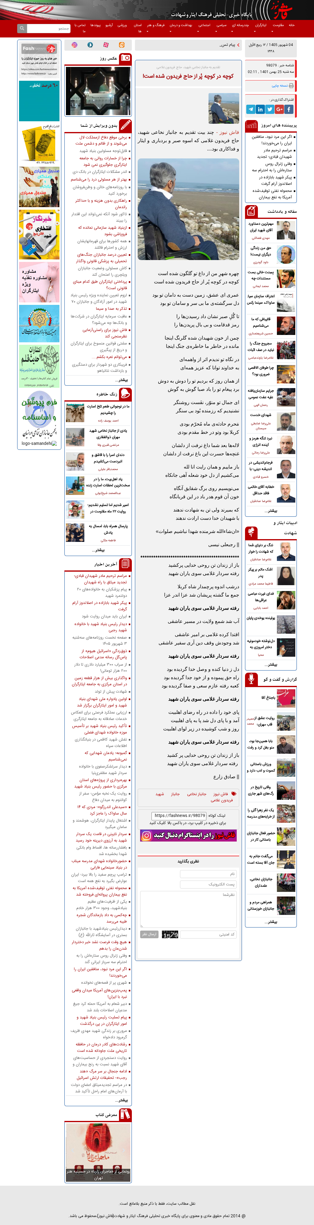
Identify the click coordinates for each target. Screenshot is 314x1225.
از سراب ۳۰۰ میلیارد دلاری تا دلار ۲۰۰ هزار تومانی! (100, 668)
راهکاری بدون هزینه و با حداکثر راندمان (101, 204)
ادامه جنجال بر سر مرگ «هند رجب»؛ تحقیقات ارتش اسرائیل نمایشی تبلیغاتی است (102, 1074)
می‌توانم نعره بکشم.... (109, 357)
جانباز (175, 794)
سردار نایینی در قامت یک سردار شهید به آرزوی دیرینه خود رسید (101, 837)
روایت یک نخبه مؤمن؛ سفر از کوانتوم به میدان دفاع (103, 797)
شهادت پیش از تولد (111, 692)
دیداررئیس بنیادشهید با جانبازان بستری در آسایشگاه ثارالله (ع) (101, 932)
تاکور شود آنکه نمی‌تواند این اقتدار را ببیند (99, 217)
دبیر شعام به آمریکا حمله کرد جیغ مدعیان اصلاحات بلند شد (100, 1007)
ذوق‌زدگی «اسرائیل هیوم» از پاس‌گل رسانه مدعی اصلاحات (103, 654)
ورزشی (122, 25)
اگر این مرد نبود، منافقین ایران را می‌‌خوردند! (272, 140)
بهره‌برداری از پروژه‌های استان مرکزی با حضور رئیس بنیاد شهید (100, 783)
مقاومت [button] (278, 25)
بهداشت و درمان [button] (181, 25)
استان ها (138, 28)
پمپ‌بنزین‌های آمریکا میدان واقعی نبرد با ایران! (99, 993)
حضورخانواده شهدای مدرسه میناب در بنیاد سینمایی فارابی (99, 864)
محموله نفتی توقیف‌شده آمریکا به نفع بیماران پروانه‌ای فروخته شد (272, 194)
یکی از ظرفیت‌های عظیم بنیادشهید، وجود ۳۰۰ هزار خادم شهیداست (101, 905)
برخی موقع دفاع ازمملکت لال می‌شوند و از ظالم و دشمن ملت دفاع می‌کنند (101, 140)
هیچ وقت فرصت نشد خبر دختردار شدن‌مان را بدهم (99, 945)
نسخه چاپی (280, 86)
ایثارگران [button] (260, 25)
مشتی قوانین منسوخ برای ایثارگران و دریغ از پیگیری (99, 346)
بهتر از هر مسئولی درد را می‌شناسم (99, 180)
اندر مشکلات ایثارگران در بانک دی (100, 172)
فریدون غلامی (222, 801)
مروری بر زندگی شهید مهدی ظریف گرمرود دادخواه (99, 1034)
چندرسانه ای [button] (240, 25)
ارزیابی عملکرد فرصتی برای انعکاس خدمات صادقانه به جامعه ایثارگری (99, 716)
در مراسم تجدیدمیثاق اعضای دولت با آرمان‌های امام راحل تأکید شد (99, 1088)
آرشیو (109, 25)
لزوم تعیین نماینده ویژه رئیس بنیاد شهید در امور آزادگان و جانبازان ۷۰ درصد (99, 298)
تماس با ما (80, 28)
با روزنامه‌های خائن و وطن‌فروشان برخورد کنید (100, 190)
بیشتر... (271, 511)
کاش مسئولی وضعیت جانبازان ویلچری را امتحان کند (102, 271)
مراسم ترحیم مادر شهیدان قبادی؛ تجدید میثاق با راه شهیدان (274, 153)
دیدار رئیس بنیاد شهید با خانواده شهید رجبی (101, 627)
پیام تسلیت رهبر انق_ (218, 45)
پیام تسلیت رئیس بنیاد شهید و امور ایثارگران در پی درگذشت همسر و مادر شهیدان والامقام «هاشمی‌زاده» (102, 1020)
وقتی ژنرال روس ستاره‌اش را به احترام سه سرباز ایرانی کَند (272, 167)
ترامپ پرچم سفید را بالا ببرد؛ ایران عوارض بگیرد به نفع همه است (99, 878)
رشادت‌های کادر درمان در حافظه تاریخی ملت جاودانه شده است (101, 1047)
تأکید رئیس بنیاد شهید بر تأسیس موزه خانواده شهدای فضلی (99, 729)
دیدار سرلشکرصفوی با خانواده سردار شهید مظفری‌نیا (103, 770)
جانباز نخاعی (196, 794)
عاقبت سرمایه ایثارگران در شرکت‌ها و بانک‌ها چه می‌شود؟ (99, 319)
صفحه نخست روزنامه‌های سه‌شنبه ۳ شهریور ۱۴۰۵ (99, 641)
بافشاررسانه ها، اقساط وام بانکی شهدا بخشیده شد (101, 851)
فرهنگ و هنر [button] (156, 25)
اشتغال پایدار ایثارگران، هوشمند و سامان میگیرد (100, 824)
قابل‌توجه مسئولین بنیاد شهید (103, 151)
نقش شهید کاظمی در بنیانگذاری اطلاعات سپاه (101, 743)
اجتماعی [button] (204, 25)
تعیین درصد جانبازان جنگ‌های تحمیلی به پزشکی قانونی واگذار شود (101, 258)
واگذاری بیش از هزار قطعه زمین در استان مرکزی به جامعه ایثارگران (99, 681)
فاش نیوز (221, 794)
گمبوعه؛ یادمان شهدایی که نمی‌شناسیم (106, 756)
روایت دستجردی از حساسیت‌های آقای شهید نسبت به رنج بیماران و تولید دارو (100, 1061)
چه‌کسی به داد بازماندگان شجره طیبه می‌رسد (102, 918)
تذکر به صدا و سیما (111, 309)
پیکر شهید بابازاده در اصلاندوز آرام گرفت (275, 180)
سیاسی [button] (221, 25)
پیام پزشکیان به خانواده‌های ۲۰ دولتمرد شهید (102, 592)
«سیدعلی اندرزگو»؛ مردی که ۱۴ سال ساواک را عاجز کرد (102, 810)
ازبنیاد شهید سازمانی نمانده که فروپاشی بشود (102, 231)
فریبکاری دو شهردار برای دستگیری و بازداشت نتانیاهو (99, 368)
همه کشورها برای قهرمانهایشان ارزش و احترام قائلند (102, 244)
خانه (292, 25)
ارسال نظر (149, 934)
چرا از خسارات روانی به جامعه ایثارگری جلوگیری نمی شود (103, 161)
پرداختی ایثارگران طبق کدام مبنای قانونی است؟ (100, 285)
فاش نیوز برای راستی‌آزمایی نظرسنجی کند (104, 333)
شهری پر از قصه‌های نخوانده (104, 983)
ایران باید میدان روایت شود (104, 616)
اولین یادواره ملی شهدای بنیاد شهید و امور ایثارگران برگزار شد (102, 702)
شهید (159, 794)
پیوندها (95, 25)
